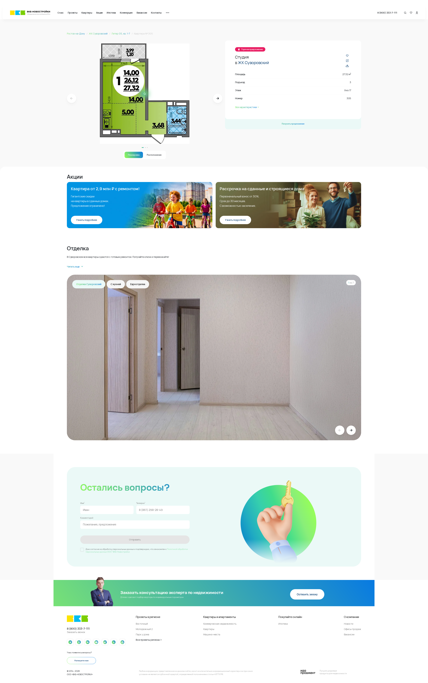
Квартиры (86, 12)
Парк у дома (142, 634)
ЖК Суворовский (98, 33)
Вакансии (142, 12)
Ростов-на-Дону (76, 33)
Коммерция (126, 12)
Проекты (72, 12)
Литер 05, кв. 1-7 (121, 33)
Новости (348, 623)
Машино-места (211, 634)
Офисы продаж (352, 629)
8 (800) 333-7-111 (387, 12)
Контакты (156, 12)
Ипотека (111, 12)
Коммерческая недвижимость (219, 623)
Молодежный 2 (144, 629)
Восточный (142, 623)
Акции (99, 12)
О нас (61, 12)
